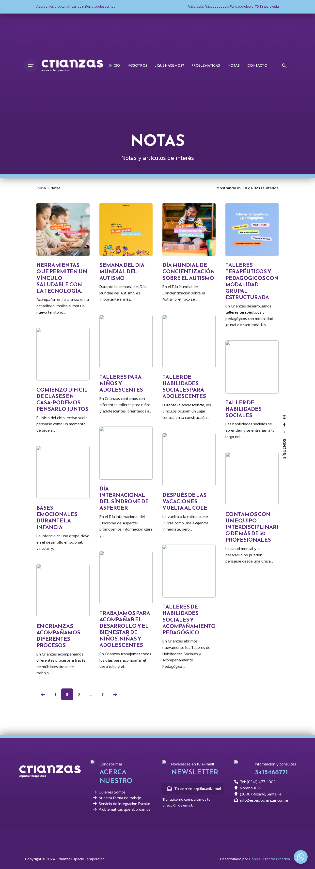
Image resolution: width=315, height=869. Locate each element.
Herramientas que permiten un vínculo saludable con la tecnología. (61, 278)
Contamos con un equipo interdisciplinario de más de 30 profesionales (251, 527)
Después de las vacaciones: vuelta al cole (184, 501)
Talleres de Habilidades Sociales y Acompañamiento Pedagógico (189, 619)
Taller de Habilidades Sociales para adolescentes (184, 386)
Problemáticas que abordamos (124, 809)
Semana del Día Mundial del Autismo (121, 271)
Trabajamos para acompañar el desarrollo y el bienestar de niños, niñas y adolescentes (124, 629)
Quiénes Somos (112, 792)
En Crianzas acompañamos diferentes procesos (58, 635)
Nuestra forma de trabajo (120, 798)
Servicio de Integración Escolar (124, 804)
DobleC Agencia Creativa (269, 859)
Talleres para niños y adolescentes (121, 383)
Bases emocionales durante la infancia (56, 517)
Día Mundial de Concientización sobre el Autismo (188, 271)
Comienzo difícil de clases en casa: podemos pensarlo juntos (62, 399)
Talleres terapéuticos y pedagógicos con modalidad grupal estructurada (252, 281)
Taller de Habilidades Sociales (243, 408)
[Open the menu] (31, 66)
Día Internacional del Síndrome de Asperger (124, 498)
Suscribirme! (210, 789)
